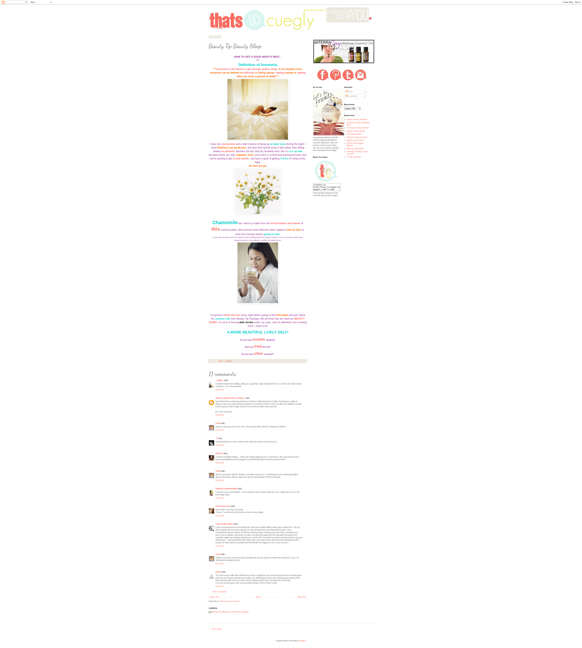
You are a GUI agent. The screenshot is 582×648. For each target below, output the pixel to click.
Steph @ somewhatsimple (226, 489)
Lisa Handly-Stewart (224, 524)
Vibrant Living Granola (356, 137)
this (215, 229)
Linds (218, 423)
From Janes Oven (223, 506)
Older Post (301, 597)
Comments (352, 96)
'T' (217, 438)
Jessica (218, 572)
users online (216, 629)
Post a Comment (219, 592)
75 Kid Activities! (353, 157)
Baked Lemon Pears (355, 140)
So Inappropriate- (354, 134)
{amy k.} (219, 453)
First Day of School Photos (357, 128)
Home (258, 597)
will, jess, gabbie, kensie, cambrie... (230, 398)
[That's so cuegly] (326, 182)
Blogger (302, 641)
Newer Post (214, 597)
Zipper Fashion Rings (355, 131)
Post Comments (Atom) (230, 601)
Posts (350, 92)
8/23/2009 (220, 586)
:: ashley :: (220, 380)
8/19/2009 (220, 546)
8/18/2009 (220, 390)
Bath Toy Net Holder (355, 149)
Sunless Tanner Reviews (356, 119)
